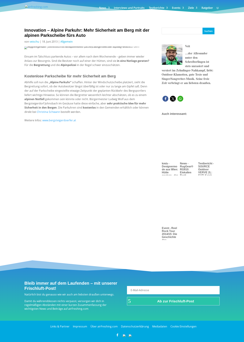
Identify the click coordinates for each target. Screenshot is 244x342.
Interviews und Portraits (129, 8)
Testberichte (156, 8)
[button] (165, 99)
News (102, 8)
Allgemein (66, 41)
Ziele (191, 8)
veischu (34, 41)
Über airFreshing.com (104, 326)
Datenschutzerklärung (135, 326)
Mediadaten (159, 326)
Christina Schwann (48, 112)
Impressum (80, 326)
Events (176, 8)
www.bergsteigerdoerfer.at (59, 120)
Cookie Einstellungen (183, 326)
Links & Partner (60, 326)
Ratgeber (207, 8)
